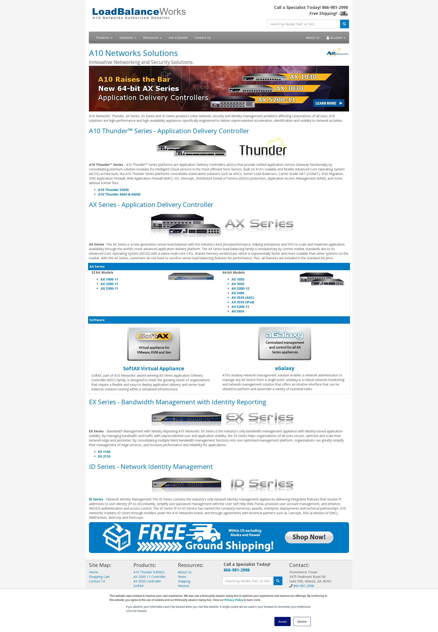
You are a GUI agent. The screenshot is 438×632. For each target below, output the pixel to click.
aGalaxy (284, 368)
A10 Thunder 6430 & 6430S (119, 194)
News (182, 576)
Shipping (184, 581)
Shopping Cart (99, 576)
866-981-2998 (237, 570)
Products (103, 37)
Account (336, 37)
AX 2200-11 (109, 284)
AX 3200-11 (109, 288)
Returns (183, 586)
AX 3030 (238, 284)
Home (93, 572)
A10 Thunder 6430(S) (148, 572)
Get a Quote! (178, 37)
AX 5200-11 (240, 306)
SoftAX (138, 586)
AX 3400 (238, 293)
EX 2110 (104, 456)
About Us (313, 37)
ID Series (96, 499)
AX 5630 (238, 311)
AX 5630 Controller (147, 581)
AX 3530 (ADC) (243, 297)
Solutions (126, 37)
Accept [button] (282, 621)
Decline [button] (302, 621)
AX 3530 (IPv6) (243, 302)
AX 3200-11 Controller (149, 576)
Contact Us (202, 37)
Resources (151, 37)
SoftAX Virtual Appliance (153, 368)
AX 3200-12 (240, 288)
